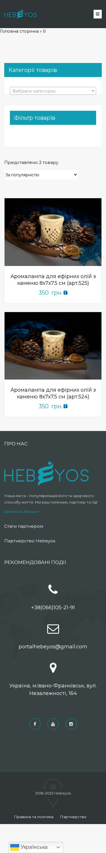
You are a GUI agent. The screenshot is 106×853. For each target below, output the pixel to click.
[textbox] (53, 91)
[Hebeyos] (20, 14)
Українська (33, 847)
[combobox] (53, 91)
